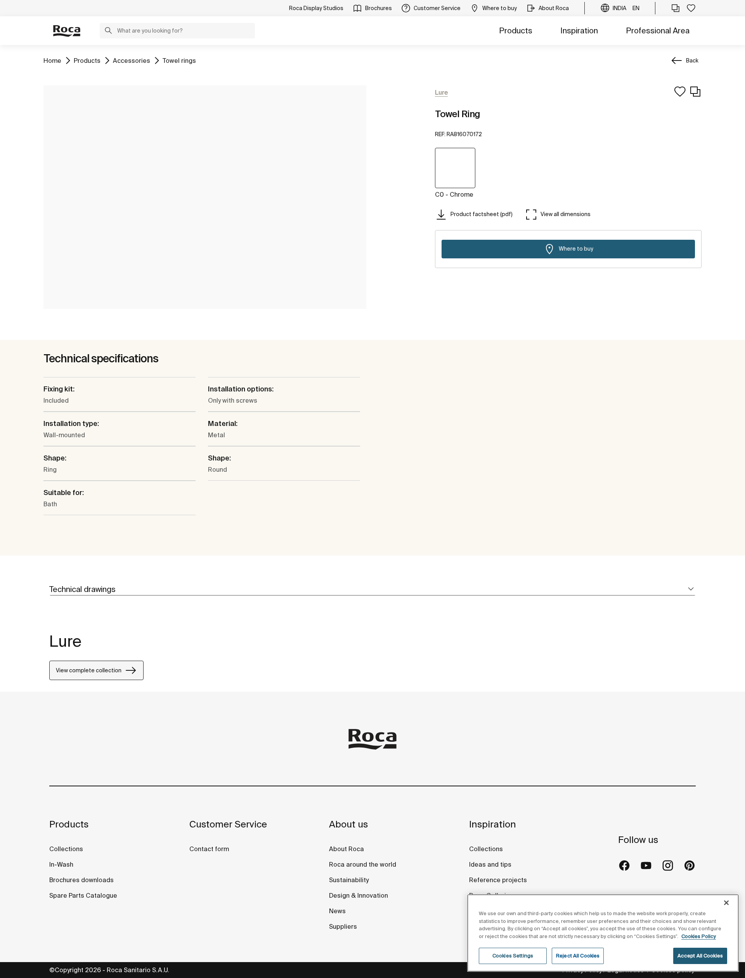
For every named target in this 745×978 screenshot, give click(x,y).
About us (348, 824)
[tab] (372, 589)
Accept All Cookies (700, 956)
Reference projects (498, 879)
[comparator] (675, 8)
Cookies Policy (698, 936)
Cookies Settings (512, 956)
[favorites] (691, 8)
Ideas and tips (490, 864)
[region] (603, 933)
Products (515, 30)
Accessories (131, 60)
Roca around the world (362, 864)
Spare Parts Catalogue (83, 895)
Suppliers (343, 926)
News (337, 910)
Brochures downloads (81, 879)
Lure (65, 641)
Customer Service (228, 824)
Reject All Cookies (577, 956)
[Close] (726, 902)
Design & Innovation (358, 895)
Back (692, 60)
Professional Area (658, 30)
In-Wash (61, 864)
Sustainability (349, 879)
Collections (66, 848)
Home (52, 60)
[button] (108, 31)
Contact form (209, 848)
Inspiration (579, 30)
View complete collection (88, 670)
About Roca (346, 848)
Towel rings (179, 60)
